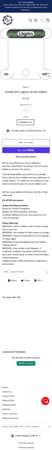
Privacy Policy (8, 396)
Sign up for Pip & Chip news (20, 426)
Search (5, 387)
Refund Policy (8, 401)
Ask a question (14, 272)
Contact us (7, 392)
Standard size (25, 122)
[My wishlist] (42, 20)
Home (25, 87)
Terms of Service (9, 414)
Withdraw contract (10, 418)
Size (26, 117)
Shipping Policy (9, 405)
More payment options (26, 156)
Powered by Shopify (26, 448)
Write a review (26, 363)
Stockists (6, 409)
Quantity (26, 105)
